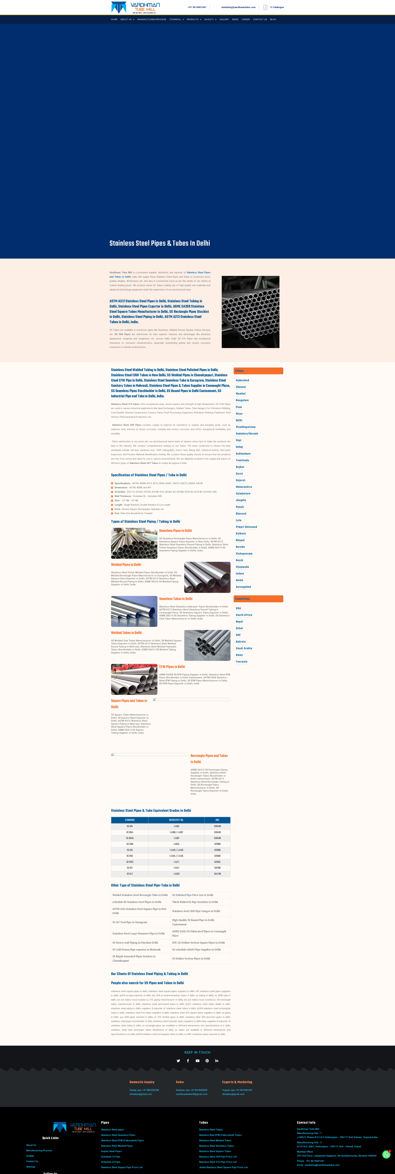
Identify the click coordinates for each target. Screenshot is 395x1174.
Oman (239, 655)
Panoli (240, 507)
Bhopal (240, 540)
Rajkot (240, 467)
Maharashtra (244, 487)
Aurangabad (243, 587)
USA (238, 608)
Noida (239, 580)
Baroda (240, 547)
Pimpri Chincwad (246, 527)
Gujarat (240, 480)
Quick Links (50, 1138)
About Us (125, 19)
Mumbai (241, 394)
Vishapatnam (244, 554)
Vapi (238, 440)
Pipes (105, 1122)
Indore (240, 574)
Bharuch (241, 514)
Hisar (239, 414)
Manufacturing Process (151, 19)
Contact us (260, 19)
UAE (238, 635)
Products (192, 19)
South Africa (244, 615)
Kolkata (241, 534)
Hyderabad (242, 380)
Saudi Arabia (244, 648)
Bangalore (242, 400)
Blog (273, 19)
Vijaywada (242, 567)
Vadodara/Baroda (247, 434)
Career (246, 19)
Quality (209, 19)
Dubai (239, 628)
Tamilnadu (242, 460)
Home (114, 19)
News (235, 19)
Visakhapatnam (246, 427)
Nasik (239, 560)
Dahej (239, 447)
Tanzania (241, 662)
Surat (239, 474)
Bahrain (241, 642)
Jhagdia (241, 500)
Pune (239, 407)
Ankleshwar (243, 454)
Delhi (239, 420)
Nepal (239, 622)
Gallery (224, 19)
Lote (238, 520)
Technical (175, 19)
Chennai (241, 387)
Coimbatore (243, 494)
